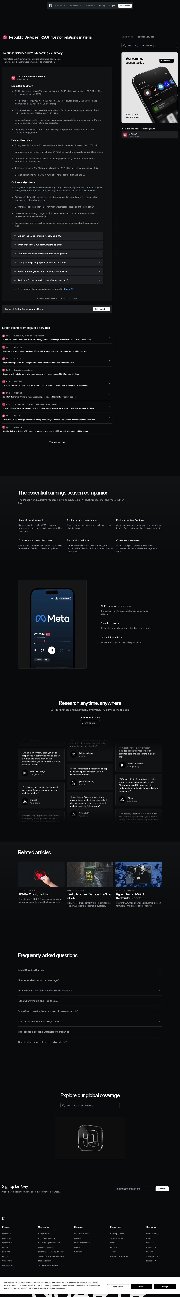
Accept (165, 1287)
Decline (142, 1287)
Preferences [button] (60, 1288)
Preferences (118, 1287)
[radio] (81, 717)
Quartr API (69, 289)
